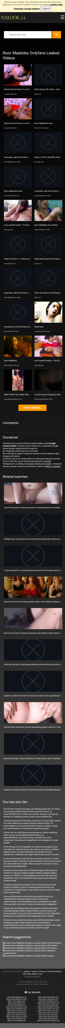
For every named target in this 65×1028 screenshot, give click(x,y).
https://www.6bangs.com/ (17, 1001)
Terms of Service (38, 971)
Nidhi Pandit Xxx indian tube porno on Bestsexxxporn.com (30, 394)
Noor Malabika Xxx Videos (46, 225)
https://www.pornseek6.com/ (48, 1005)
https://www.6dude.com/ (16, 1003)
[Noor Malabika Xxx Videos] (48, 220)
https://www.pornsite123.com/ (16, 1007)
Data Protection (54, 971)
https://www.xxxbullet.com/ (16, 1013)
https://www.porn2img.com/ (48, 1015)
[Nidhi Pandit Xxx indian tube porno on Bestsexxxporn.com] (18, 390)
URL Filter (27, 974)
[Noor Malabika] (18, 356)
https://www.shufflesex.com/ (16, 1009)
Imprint (27, 971)
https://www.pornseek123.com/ (48, 1003)
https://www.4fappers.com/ (16, 997)
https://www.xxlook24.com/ (16, 1021)
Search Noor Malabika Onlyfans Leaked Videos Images (29, 955)
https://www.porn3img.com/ (48, 1017)
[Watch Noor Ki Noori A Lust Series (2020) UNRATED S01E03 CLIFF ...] (18, 84)
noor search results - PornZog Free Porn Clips (24, 225)
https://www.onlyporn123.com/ (48, 1011)
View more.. (32, 407)
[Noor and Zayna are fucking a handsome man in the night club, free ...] (48, 288)
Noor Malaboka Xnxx (13, 191)
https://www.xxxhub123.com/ (16, 1015)
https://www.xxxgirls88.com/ (48, 997)
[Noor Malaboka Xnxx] (18, 186)
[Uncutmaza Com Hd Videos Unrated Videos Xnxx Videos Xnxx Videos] (18, 322)
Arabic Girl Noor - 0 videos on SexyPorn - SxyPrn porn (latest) (31, 259)
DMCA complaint (53, 466)
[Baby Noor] (48, 322)
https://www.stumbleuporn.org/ (48, 1021)
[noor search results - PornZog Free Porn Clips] (18, 220)
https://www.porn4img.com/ (48, 1019)
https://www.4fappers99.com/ (16, 999)
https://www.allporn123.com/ (48, 1009)
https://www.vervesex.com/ (16, 1011)
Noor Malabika (10, 360)
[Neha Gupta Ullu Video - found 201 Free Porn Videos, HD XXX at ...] (48, 84)
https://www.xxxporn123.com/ (16, 1017)
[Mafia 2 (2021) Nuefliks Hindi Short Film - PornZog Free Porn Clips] (48, 152)
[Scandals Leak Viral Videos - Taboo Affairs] (18, 152)
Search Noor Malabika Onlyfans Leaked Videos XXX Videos (31, 945)
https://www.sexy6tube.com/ (48, 999)
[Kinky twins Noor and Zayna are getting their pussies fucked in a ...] (48, 254)
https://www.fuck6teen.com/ (48, 1001)
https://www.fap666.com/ (17, 1005)
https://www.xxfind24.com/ (16, 1019)
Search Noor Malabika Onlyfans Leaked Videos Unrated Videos (33, 943)
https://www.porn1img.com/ (48, 1013)
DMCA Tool (37, 974)
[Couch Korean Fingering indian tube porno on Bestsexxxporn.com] (48, 390)
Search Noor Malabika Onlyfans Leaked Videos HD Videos (31, 948)
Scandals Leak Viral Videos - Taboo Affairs (23, 157)
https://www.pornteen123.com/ (48, 1007)
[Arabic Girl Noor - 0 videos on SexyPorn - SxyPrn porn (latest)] (18, 254)
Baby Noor (39, 326)
